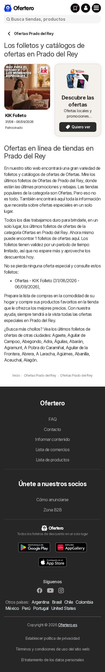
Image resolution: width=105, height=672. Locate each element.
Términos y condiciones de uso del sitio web (52, 649)
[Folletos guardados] (75, 8)
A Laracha (45, 353)
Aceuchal (13, 360)
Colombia (84, 602)
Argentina (40, 602)
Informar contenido (52, 439)
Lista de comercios (53, 449)
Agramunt (13, 347)
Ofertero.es (67, 625)
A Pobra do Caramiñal (44, 347)
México (12, 608)
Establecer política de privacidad (52, 638)
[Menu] (96, 8)
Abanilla (82, 353)
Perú (26, 608)
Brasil (57, 602)
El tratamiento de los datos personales (52, 659)
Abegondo (31, 341)
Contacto (52, 429)
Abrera (28, 353)
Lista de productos (52, 459)
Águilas (60, 341)
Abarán (76, 341)
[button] (85, 8)
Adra (47, 341)
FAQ (52, 419)
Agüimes (64, 353)
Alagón (30, 360)
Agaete (58, 335)
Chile (68, 602)
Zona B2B (52, 509)
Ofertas (72, 174)
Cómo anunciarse (52, 499)
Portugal (40, 608)
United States (63, 608)
